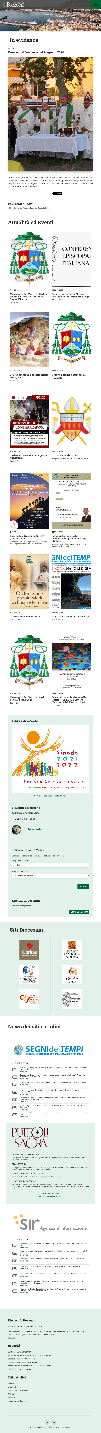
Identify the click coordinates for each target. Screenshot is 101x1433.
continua (11, 1338)
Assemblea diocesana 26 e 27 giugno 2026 (27, 537)
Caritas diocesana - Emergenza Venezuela (28, 456)
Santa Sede (13, 1384)
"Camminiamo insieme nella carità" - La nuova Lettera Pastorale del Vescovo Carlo (69, 700)
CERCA (83, 886)
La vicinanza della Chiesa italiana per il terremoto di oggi (71, 295)
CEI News (12, 1394)
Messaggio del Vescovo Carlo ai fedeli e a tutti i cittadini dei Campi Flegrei (29, 296)
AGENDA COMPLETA (79, 912)
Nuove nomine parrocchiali (69, 374)
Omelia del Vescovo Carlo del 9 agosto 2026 (32, 208)
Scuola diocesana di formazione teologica (29, 376)
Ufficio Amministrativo (66, 455)
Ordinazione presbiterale (25, 616)
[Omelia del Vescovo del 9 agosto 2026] (50, 114)
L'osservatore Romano (17, 1401)
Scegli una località (20, 861)
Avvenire (11, 1398)
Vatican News (13, 1387)
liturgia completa (35, 829)
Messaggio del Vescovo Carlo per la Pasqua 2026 (27, 698)
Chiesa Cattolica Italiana (18, 1391)
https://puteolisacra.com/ (52, 1196)
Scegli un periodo (20, 871)
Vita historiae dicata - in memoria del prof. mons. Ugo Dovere (69, 538)
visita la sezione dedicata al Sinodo (51, 796)
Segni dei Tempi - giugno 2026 (70, 616)
